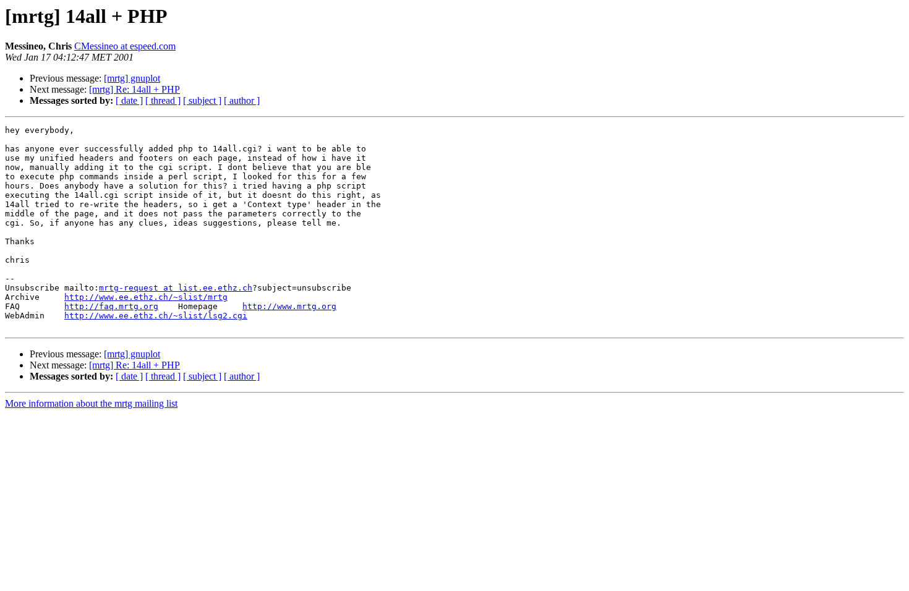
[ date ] (129, 100)
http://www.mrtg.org (289, 306)
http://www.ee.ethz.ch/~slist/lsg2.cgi (155, 315)
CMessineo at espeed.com (125, 46)
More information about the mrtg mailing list (91, 403)
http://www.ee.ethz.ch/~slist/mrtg (146, 297)
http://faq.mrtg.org (111, 306)
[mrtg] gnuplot (132, 78)
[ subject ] (202, 100)
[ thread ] (163, 100)
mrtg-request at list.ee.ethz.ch (175, 287)
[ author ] (242, 100)
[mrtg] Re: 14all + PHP (134, 89)
